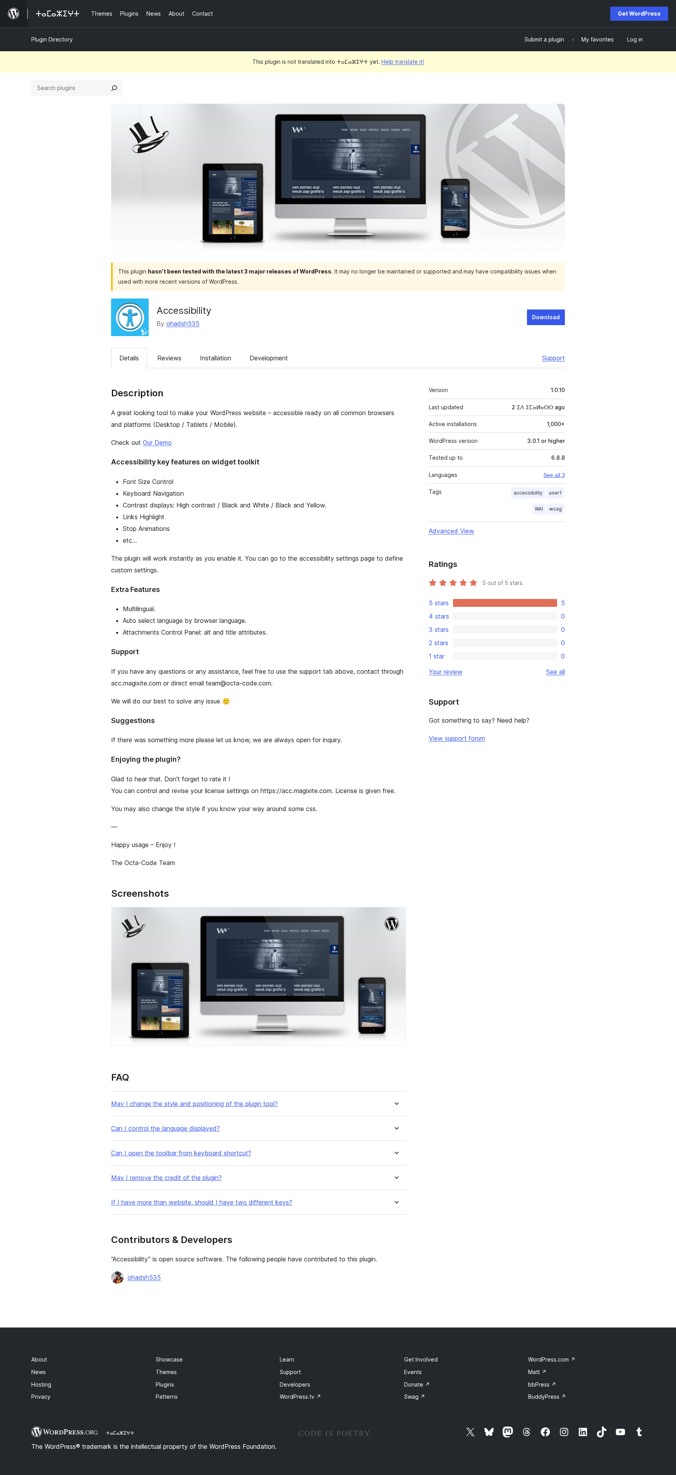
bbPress (542, 1384)
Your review (445, 672)
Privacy (40, 1396)
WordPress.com (551, 1359)
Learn (287, 1359)
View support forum (457, 738)
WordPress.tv (300, 1396)
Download (546, 317)
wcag (555, 509)
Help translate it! (402, 61)
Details (129, 358)
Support (553, 358)
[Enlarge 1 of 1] (395, 917)
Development (269, 358)
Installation (215, 358)
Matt (537, 1372)
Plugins (165, 1384)
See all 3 (554, 475)
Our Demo (157, 442)
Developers (295, 1384)
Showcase (169, 1359)
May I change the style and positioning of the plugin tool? (194, 1104)
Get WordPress (639, 13)
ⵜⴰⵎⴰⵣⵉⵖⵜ (120, 1433)
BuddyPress (547, 1396)
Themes (166, 1372)
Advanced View (451, 531)
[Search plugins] (114, 88)
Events (413, 1372)
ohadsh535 (183, 323)
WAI (539, 509)
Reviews (169, 358)
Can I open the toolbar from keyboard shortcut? (181, 1153)
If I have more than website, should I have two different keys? (201, 1202)
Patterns (167, 1396)
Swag (414, 1396)
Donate (417, 1384)
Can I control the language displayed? (165, 1128)
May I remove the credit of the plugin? (166, 1178)
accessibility (528, 493)
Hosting (41, 1384)
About (39, 1359)
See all (555, 672)
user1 (555, 493)
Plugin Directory (52, 39)
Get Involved (421, 1359)
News (38, 1372)
